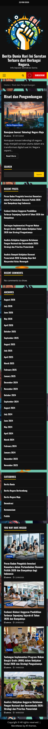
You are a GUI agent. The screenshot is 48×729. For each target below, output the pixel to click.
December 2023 (11, 458)
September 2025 (11, 337)
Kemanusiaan (9, 509)
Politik (7, 516)
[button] (4, 75)
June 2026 (8, 312)
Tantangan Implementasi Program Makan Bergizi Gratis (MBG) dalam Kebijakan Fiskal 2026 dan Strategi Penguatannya (22, 229)
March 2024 (9, 439)
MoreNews (16, 725)
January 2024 (9, 452)
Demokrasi (8, 503)
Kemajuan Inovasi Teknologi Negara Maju (24, 115)
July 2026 (8, 306)
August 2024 (9, 407)
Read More (12, 156)
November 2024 (11, 388)
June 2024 (8, 420)
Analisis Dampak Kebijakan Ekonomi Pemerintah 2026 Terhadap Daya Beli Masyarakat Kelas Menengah (20, 258)
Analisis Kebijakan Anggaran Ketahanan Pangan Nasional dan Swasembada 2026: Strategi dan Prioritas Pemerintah (21, 243)
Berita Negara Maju (14, 125)
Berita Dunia (9, 484)
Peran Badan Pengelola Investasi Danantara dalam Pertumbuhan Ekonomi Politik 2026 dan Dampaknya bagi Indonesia (22, 200)
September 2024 (11, 401)
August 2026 (9, 299)
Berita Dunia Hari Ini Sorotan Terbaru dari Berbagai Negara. (24, 60)
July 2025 (8, 350)
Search (8, 166)
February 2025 (10, 369)
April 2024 (8, 433)
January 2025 (9, 376)
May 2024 (8, 427)
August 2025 (9, 344)
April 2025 (8, 357)
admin (8, 136)
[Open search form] (23, 75)
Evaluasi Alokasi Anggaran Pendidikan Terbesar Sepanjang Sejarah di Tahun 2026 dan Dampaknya (24, 214)
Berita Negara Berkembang (15, 490)
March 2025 (9, 363)
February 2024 (10, 446)
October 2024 (10, 395)
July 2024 (8, 414)
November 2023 (11, 465)
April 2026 (8, 325)
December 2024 (11, 382)
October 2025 (10, 331)
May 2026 (8, 318)
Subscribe (40, 75)
